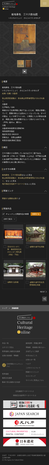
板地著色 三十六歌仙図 (11, 175)
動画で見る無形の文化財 (11, 382)
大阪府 (14, 93)
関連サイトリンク (32, 372)
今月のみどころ (31, 355)
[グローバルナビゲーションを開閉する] (44, 3)
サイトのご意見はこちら (35, 380)
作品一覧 (5, 343)
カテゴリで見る (8, 347)
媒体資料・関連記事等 (34, 343)
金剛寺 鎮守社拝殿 (37, 247)
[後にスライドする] (43, 292)
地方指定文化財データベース (13, 184)
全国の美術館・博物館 (10, 355)
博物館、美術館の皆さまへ (35, 347)
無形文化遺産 (7, 378)
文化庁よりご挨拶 (32, 351)
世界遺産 (5, 374)
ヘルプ (28, 364)
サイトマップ (31, 376)
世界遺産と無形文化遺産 (11, 351)
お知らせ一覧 (31, 360)
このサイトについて (33, 368)
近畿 (9, 93)
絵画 (4, 93)
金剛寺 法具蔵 (12, 282)
